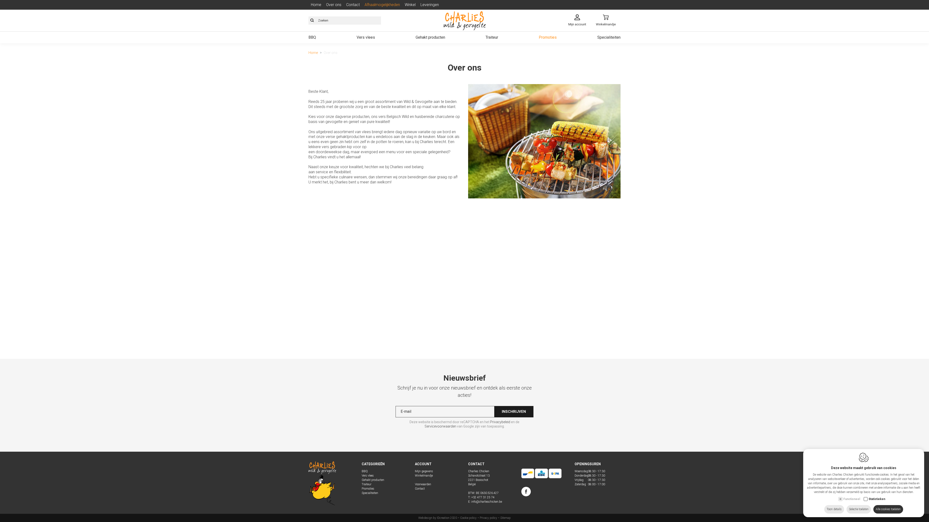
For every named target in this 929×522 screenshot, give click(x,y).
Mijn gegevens (424, 471)
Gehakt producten (430, 37)
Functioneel (851, 499)
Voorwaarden (423, 484)
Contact (353, 4)
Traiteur (492, 37)
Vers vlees (366, 37)
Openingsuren (588, 464)
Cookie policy (468, 518)
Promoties (548, 37)
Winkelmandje (424, 475)
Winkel (410, 4)
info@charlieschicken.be (486, 501)
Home (316, 4)
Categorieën (373, 464)
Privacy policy (488, 518)
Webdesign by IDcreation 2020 (437, 518)
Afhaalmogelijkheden (382, 4)
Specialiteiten (609, 37)
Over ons (333, 4)
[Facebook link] (526, 492)
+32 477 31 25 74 (482, 497)
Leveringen (429, 4)
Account (423, 464)
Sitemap (505, 518)
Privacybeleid (500, 422)
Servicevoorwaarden (440, 426)
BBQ (312, 37)
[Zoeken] (312, 20)
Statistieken (877, 499)
